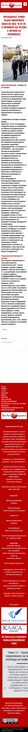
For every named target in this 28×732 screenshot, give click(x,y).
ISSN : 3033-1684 (6, 399)
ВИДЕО (3, 395)
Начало (3, 386)
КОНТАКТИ (4, 393)
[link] (11, 5)
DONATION (4, 397)
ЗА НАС (3, 390)
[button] (14, 415)
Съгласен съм (9, 730)
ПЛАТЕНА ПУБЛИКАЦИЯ (9, 401)
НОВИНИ (4, 388)
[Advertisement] (14, 366)
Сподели (4, 329)
